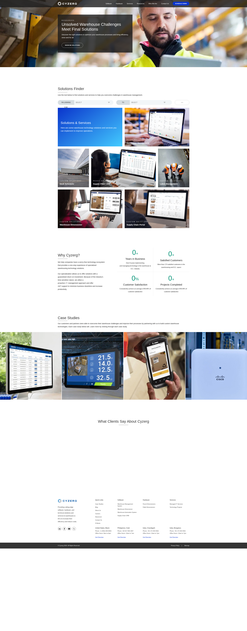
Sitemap (186, 545)
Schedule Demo (181, 3)
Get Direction (99, 537)
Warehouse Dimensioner (125, 509)
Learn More (133, 143)
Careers (97, 513)
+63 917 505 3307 (127, 531)
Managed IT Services (176, 504)
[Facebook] (64, 528)
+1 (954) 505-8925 (105, 531)
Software (109, 3)
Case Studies (99, 504)
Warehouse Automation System (127, 512)
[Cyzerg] (67, 500)
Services (130, 3)
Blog (96, 507)
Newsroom (98, 517)
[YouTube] (69, 528)
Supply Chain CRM (123, 515)
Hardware (119, 3)
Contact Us (165, 3)
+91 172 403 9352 (153, 531)
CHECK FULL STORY (11, 378)
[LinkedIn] (59, 528)
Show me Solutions (72, 45)
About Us (98, 510)
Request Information (72, 184)
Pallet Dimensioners (149, 507)
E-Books (97, 523)
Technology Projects (176, 507)
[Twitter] (74, 528)
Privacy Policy (175, 545)
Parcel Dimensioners (149, 504)
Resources (140, 3)
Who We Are (152, 3)
